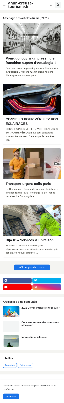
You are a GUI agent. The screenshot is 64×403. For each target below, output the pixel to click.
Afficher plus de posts (30, 267)
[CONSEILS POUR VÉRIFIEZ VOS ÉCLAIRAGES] (32, 99)
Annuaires (10, 365)
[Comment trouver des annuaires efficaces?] (11, 326)
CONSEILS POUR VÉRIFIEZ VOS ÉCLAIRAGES (32, 121)
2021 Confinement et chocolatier (40, 307)
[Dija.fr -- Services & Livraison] (32, 220)
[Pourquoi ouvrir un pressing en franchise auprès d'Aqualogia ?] (32, 38)
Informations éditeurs (34, 337)
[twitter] (46, 280)
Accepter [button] (11, 396)
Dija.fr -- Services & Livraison (30, 240)
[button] (4, 5)
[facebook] (17, 280)
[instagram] (46, 287)
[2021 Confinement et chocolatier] (11, 311)
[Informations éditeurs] (11, 341)
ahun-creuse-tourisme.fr (20, 5)
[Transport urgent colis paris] (32, 163)
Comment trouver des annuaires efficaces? (40, 324)
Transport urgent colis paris (28, 184)
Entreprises (25, 365)
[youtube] (17, 287)
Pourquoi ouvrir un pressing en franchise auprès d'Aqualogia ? (31, 60)
